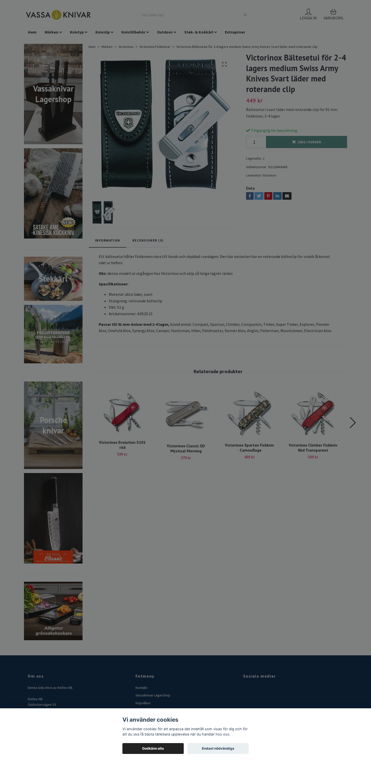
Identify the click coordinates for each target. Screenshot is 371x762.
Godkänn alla (153, 748)
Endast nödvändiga (218, 748)
